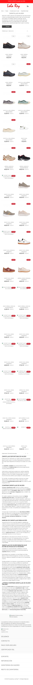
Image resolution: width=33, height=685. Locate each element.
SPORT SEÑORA (8, 54)
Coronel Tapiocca (17, 534)
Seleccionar (11, 31)
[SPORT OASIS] (24, 128)
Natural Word (13, 531)
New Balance (25, 536)
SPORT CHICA (24, 446)
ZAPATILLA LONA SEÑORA (24, 82)
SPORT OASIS (24, 138)
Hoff (27, 531)
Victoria (4, 531)
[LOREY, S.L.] (13, 6)
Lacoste (7, 531)
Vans (26, 529)
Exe (18, 529)
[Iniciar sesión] (30, 6)
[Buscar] (24, 6)
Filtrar (8, 26)
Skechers (13, 532)
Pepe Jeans (21, 529)
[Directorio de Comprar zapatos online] (5, 630)
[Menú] (2, 6)
